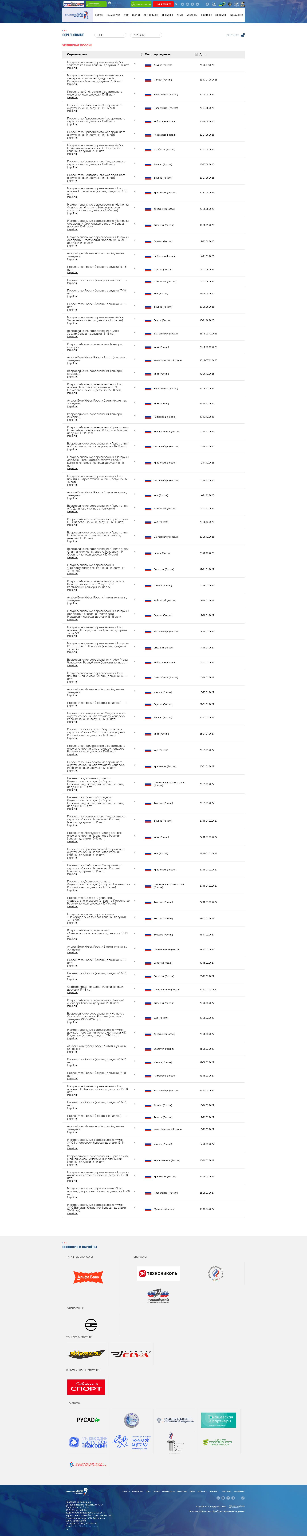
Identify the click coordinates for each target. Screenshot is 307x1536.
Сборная (136, 15)
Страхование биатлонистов (94, 4)
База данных (236, 15)
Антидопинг (168, 15)
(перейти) (72, 67)
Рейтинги (233, 35)
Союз (126, 15)
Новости (99, 15)
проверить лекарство (143, 4)
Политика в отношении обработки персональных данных (217, 1511)
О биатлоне (220, 15)
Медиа (180, 15)
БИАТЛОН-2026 (113, 15)
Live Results (163, 4)
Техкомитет (206, 15)
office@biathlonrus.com (85, 1526)
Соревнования (151, 15)
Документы (192, 15)
